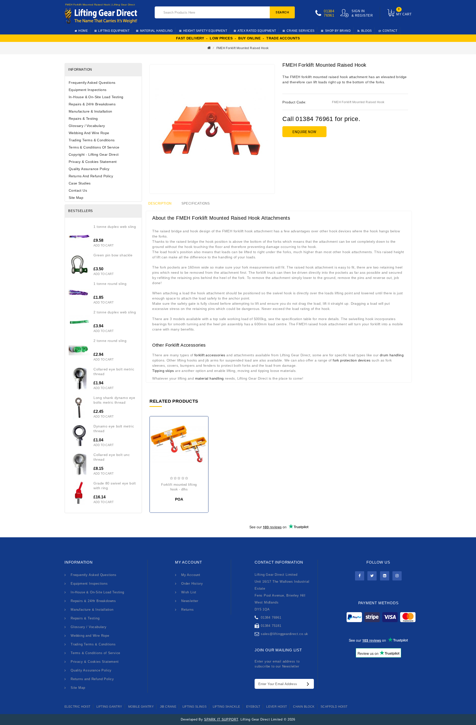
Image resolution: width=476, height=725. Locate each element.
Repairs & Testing (83, 119)
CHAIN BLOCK (303, 706)
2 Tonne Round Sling (109, 341)
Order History (192, 583)
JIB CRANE (168, 706)
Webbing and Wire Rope (89, 133)
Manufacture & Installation (90, 111)
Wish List (188, 592)
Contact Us (78, 190)
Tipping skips (163, 371)
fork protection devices (351, 360)
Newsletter (189, 601)
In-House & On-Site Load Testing (96, 97)
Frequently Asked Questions (92, 83)
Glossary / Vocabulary (87, 126)
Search (282, 12)
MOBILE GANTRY (141, 706)
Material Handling (156, 30)
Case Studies (80, 183)
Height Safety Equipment (205, 30)
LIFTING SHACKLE (226, 706)
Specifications (195, 203)
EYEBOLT (253, 706)
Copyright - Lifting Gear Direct (94, 154)
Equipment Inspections (87, 90)
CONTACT (390, 30)
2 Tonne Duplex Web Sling (114, 312)
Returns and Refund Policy (91, 176)
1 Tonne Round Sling (109, 284)
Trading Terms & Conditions (92, 140)
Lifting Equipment (113, 30)
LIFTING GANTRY (109, 706)
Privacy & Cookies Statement (93, 162)
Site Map (76, 198)
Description (159, 203)
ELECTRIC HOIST (77, 706)
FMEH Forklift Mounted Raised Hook (242, 48)
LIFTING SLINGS (194, 706)
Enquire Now (304, 132)
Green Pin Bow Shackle (113, 255)
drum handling (392, 355)
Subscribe (309, 684)
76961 (329, 15)
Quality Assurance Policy (89, 169)
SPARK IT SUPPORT (221, 719)
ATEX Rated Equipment (257, 30)
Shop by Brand (338, 30)
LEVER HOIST (276, 706)
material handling (209, 378)
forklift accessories (209, 355)
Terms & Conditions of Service (94, 147)
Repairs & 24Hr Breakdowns (92, 104)
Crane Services (301, 30)
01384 (329, 11)
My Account (190, 575)
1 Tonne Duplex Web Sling (114, 227)
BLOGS (366, 30)
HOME (83, 30)
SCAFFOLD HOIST (334, 706)
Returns (187, 609)
